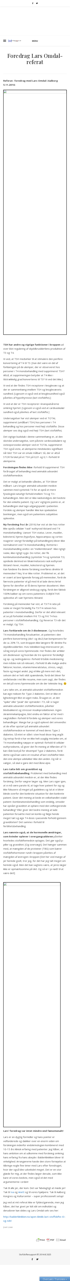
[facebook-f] (33, 3)
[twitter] (37, 3)
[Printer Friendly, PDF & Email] (51, 1239)
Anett (21, 1192)
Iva (12, 1192)
